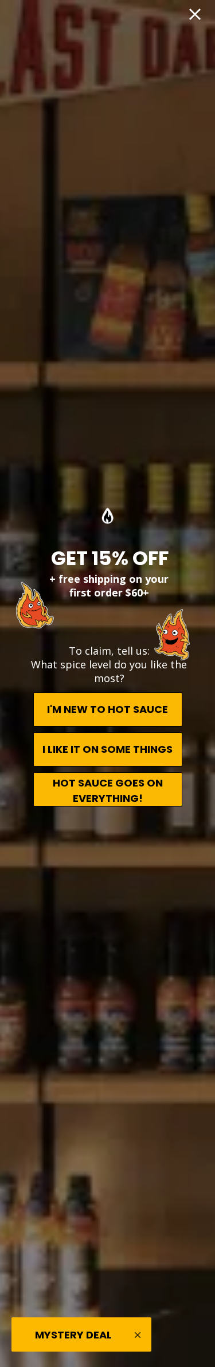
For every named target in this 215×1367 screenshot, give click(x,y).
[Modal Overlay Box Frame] (107, 683)
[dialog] (107, 683)
